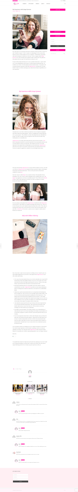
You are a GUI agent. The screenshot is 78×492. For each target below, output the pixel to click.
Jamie (30, 376)
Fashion (24, 3)
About (42, 3)
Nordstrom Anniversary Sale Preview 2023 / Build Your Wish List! (28, 0)
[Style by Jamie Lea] (16, 3)
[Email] (20, 369)
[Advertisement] (30, 79)
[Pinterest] (19, 369)
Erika (17, 419)
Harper (24, 174)
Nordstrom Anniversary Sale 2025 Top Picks (18, 393)
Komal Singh (18, 452)
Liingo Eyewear (32, 66)
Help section (44, 202)
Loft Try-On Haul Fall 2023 (30, 392)
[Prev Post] (0, 245)
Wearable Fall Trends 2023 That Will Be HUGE (42, 393)
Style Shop (31, 3)
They (44, 140)
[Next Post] (77, 245)
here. (21, 172)
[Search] (64, 4)
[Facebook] (16, 369)
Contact (48, 3)
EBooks (37, 3)
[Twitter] (17, 369)
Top (64, 490)
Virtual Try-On (20, 208)
